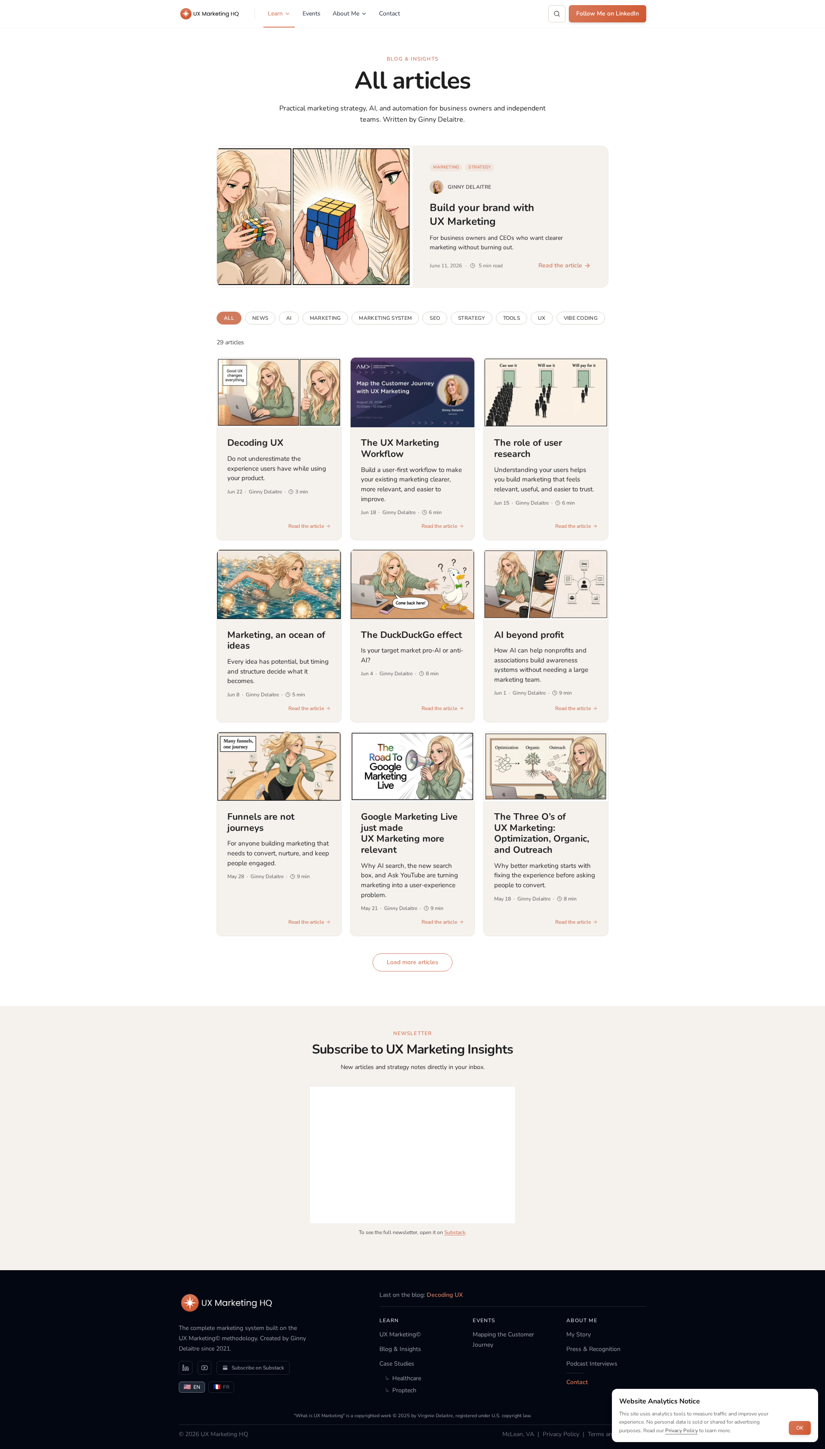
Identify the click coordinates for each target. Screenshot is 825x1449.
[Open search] (556, 13)
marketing (325, 318)
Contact (389, 13)
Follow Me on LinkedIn (607, 13)
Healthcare (403, 1378)
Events (311, 13)
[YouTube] (204, 1368)
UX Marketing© (400, 1334)
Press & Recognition (593, 1349)
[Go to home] (227, 1303)
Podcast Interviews (591, 1364)
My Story (578, 1334)
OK (800, 1427)
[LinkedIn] (185, 1368)
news (260, 318)
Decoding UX (445, 1295)
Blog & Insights (400, 1349)
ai (289, 318)
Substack (454, 1232)
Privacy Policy (561, 1434)
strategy (471, 318)
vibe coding (581, 318)
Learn (275, 13)
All (229, 318)
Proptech (400, 1390)
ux (542, 318)
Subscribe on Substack (258, 1367)
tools (511, 318)
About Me (346, 13)
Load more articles (412, 962)
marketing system (385, 318)
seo (435, 318)
